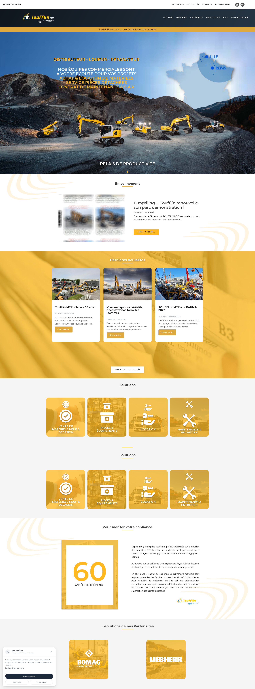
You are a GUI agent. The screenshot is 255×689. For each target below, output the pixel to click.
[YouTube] (243, 5)
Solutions (213, 17)
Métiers (181, 17)
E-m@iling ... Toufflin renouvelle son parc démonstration (166, 205)
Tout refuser (17, 682)
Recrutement (222, 5)
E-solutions (239, 17)
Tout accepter (29, 676)
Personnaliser (41, 682)
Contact (207, 5)
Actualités (193, 5)
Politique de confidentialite (14, 668)
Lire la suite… (63, 329)
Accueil (168, 17)
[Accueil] (38, 17)
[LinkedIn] (237, 5)
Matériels (196, 17)
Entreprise (178, 5)
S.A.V (225, 17)
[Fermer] (51, 652)
